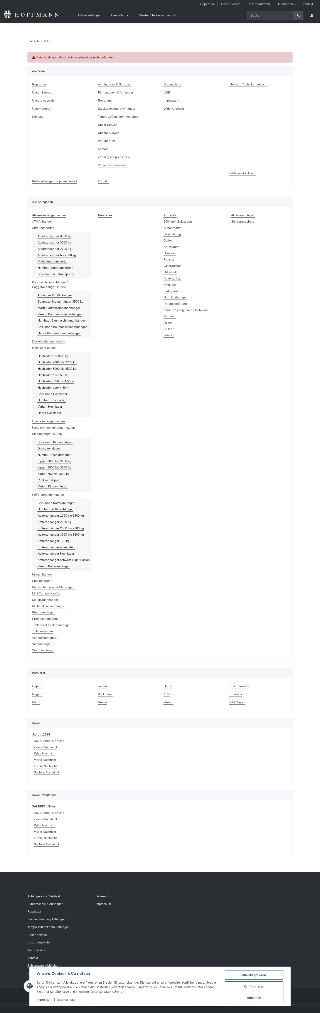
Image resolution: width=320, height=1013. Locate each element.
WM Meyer (236, 702)
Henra (168, 686)
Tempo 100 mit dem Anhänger (119, 116)
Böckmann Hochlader (52, 394)
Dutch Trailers (239, 686)
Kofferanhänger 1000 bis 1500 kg (61, 515)
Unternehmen (286, 4)
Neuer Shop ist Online (49, 740)
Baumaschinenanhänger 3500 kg (60, 301)
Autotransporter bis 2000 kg (57, 255)
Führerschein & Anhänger (115, 92)
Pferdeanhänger (43, 612)
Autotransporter (43, 228)
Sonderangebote (242, 221)
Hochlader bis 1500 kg (53, 356)
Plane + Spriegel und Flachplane (186, 310)
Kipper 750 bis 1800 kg (53, 473)
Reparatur (207, 4)
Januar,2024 (41, 734)
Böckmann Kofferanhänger (56, 503)
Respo (102, 702)
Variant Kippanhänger (52, 486)
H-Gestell (170, 272)
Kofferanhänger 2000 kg (54, 522)
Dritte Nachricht (44, 753)
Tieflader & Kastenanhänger (51, 625)
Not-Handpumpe (175, 297)
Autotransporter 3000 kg (54, 242)
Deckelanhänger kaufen (48, 341)
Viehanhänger (42, 644)
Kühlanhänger (42, 580)
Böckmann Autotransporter (56, 274)
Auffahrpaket (172, 228)
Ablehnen (254, 997)
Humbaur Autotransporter (55, 267)
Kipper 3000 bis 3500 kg (54, 467)
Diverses (170, 253)
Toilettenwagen (42, 631)
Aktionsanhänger (242, 215)
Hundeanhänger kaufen (48, 421)
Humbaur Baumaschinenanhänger (61, 320)
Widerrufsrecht (174, 108)
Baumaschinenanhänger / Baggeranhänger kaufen (50, 285)
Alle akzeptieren (254, 975)
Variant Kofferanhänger (54, 566)
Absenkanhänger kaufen (49, 215)
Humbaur (235, 694)
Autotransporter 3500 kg (54, 236)
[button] (312, 15)
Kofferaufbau (173, 278)
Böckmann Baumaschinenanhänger (62, 327)
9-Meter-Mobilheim (242, 173)
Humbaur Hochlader (52, 400)
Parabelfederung (175, 303)
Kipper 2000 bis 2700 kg (54, 461)
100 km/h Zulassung (178, 221)
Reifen (168, 322)
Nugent (37, 694)
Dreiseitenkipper (49, 448)
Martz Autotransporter (53, 261)
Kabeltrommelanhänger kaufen (53, 427)
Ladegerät (171, 291)
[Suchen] (298, 15)
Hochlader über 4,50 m (53, 387)
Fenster (169, 259)
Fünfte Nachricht (45, 766)
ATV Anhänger (42, 221)
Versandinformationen (113, 165)
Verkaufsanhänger (44, 637)
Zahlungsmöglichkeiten (114, 157)
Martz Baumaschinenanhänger (59, 308)
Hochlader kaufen (44, 347)
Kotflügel (170, 284)
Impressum (44, 999)
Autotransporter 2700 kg (54, 248)
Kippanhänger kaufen (47, 434)
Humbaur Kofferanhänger (55, 509)
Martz (36, 702)
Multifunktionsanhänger (48, 606)
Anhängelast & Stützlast (114, 84)
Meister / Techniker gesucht (158, 15)
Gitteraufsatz (172, 265)
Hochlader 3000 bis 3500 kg (57, 368)
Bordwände (171, 247)
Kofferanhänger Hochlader (56, 553)
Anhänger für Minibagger (55, 295)
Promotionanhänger (46, 618)
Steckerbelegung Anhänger (116, 108)
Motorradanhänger (45, 599)
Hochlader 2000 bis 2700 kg (57, 362)
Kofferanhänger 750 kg (53, 541)
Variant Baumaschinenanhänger (60, 314)
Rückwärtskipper (49, 480)
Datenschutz (66, 999)
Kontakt (308, 4)
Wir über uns (107, 141)
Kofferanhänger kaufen (48, 494)
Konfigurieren (254, 986)
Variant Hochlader (50, 406)
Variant (168, 702)
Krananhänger (42, 574)
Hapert (37, 686)
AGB (167, 92)
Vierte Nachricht (45, 759)
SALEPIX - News (44, 806)
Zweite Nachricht (45, 747)
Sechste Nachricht (46, 772)
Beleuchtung (172, 234)
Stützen (169, 329)
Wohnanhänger (43, 650)
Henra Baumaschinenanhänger (59, 333)
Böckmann (105, 694)
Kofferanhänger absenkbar (56, 547)
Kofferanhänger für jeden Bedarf (54, 181)
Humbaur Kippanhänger (54, 454)
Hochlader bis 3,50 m (52, 375)
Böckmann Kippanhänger (55, 442)
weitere (103, 686)
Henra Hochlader (49, 413)
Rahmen (169, 316)
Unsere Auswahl (259, 4)
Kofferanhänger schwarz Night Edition (64, 560)
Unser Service (231, 4)
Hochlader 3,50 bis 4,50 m (56, 381)
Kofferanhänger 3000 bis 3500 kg (61, 534)
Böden (168, 240)
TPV (167, 694)
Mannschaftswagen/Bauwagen (53, 587)
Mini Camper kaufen (46, 593)
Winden (169, 335)
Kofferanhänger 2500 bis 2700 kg (61, 528)
